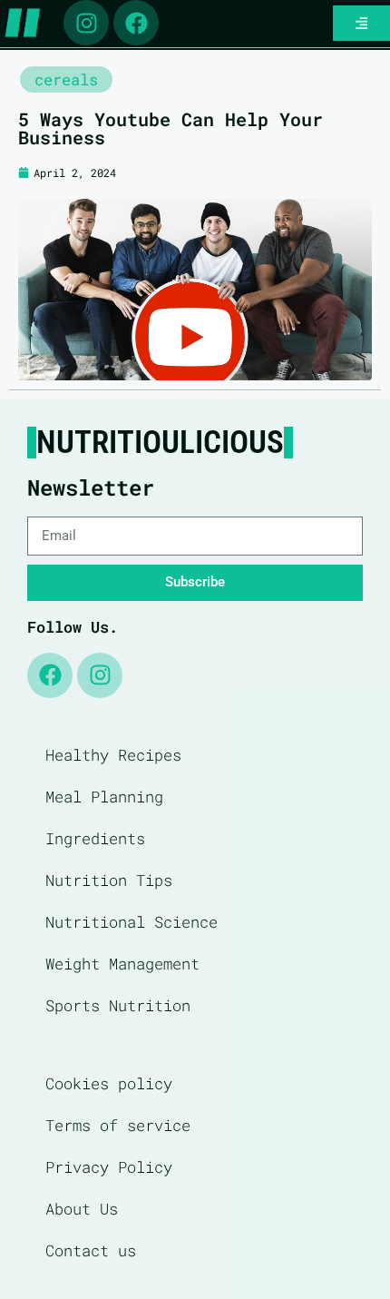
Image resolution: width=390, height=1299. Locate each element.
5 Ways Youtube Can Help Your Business (170, 128)
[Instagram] (86, 22)
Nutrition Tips (108, 880)
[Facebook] (136, 22)
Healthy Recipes (113, 754)
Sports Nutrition (117, 1005)
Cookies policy (108, 1083)
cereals (66, 79)
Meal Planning (104, 796)
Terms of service (117, 1125)
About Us (81, 1208)
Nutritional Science (131, 921)
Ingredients (95, 838)
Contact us (90, 1250)
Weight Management (122, 963)
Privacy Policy (108, 1166)
